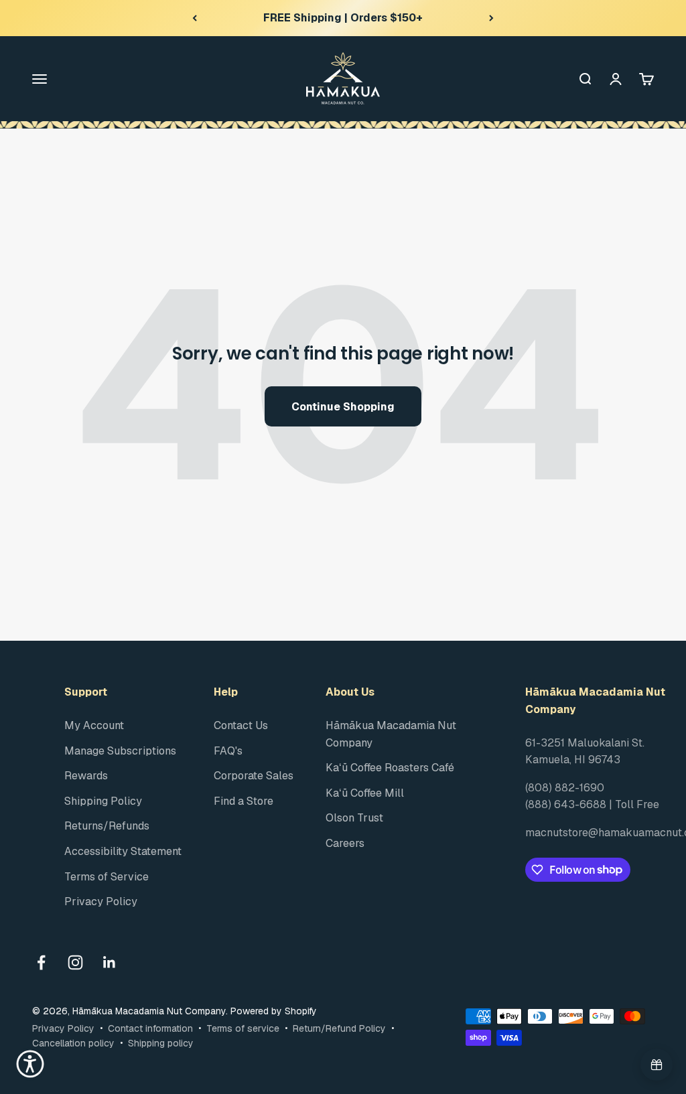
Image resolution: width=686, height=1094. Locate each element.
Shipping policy (161, 1043)
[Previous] (194, 18)
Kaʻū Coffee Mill (365, 793)
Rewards (86, 776)
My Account (94, 725)
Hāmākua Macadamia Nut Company (391, 734)
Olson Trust (354, 818)
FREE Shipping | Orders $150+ (343, 18)
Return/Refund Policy (339, 1028)
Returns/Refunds (106, 826)
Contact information (150, 1028)
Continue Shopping (343, 407)
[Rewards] (656, 1064)
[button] (30, 1064)
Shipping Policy (103, 801)
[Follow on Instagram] (75, 962)
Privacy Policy (100, 901)
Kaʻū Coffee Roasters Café (390, 768)
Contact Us (241, 725)
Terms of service (242, 1028)
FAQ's (228, 751)
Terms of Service (106, 877)
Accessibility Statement (123, 851)
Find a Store (243, 801)
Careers (345, 843)
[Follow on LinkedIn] (109, 962)
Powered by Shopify (273, 1011)
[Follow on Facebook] (41, 962)
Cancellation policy (73, 1043)
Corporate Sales (253, 776)
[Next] (491, 18)
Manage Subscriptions (120, 751)
